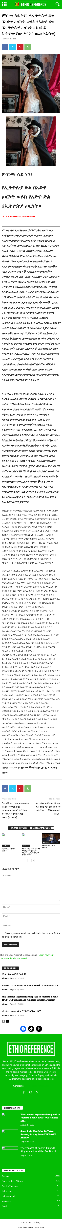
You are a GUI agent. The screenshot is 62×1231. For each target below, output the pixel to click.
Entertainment (8, 1196)
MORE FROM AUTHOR (41, 828)
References (7, 1191)
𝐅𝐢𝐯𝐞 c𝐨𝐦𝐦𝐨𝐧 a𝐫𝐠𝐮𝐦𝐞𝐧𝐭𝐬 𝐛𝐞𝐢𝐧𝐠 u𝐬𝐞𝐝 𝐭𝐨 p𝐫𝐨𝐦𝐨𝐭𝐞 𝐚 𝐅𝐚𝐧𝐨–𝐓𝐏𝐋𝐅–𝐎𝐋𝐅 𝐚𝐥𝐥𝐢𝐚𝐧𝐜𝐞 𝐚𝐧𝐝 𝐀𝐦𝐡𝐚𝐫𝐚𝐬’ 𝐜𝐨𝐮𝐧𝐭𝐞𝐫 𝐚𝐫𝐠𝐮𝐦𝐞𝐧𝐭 (30, 998)
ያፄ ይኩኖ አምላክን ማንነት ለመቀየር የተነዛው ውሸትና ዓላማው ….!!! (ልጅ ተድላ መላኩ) (48, 808)
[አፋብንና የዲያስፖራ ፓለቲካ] (51, 838)
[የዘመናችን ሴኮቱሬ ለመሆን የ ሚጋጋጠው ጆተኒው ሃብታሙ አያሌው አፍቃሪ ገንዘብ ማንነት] (31, 840)
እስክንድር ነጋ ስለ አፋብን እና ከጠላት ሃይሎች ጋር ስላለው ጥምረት (30, 985)
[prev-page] (29, 860)
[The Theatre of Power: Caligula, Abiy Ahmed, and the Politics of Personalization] (10, 1152)
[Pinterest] (20, 47)
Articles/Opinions (10, 1186)
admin (4, 978)
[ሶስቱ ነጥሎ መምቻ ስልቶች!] (11, 840)
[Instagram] (31, 1092)
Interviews (6, 1201)
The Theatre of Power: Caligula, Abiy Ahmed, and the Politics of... (39, 1149)
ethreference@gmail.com (37, 1086)
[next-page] (33, 860)
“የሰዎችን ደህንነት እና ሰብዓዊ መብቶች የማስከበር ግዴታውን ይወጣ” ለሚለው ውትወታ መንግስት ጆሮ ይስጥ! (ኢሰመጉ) (15, 810)
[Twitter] (12, 47)
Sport (4, 1206)
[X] (38, 1092)
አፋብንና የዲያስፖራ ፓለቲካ (48, 846)
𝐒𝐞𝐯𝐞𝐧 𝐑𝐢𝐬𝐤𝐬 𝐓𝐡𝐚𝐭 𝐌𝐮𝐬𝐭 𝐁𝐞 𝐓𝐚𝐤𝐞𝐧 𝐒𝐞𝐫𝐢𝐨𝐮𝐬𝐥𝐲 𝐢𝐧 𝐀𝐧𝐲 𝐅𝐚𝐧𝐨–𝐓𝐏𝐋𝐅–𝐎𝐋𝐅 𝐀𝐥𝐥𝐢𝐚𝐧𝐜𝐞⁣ (38, 1134)
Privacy (37, 1222)
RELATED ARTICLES (19, 828)
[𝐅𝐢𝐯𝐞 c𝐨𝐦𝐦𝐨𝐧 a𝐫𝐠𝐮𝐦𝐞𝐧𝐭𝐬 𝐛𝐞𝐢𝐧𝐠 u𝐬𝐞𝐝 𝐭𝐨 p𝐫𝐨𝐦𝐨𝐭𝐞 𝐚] (10, 1119)
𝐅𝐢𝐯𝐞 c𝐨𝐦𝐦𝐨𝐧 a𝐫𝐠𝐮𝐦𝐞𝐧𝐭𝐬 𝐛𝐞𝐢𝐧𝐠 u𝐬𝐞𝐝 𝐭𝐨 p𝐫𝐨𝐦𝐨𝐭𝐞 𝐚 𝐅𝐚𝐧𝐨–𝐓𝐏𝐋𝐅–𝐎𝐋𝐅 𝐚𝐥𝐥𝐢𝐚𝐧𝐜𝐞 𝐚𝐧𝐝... (40, 1117)
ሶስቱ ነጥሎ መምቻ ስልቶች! (8, 849)
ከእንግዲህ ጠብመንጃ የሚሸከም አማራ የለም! (21, 1011)
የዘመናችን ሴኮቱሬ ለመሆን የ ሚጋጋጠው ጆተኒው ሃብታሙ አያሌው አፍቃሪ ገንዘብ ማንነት (31, 851)
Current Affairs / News (12, 1181)
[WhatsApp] (27, 47)
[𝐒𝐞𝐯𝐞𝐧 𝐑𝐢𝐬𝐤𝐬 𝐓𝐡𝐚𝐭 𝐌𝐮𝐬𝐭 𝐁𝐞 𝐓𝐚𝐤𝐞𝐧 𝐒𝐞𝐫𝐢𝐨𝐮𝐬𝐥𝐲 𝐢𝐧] (10, 1136)
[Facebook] (5, 47)
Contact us (26, 1222)
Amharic (5, 846)
